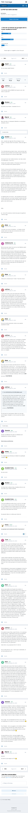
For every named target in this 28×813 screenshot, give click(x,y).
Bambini (7, 136)
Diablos (4, 13)
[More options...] (25, 64)
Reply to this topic (14, 19)
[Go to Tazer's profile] (2, 540)
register (13, 50)
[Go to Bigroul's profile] (2, 117)
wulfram (7, 86)
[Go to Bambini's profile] (2, 137)
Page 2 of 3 (14, 58)
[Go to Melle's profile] (2, 225)
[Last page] (26, 58)
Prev (5, 58)
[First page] (2, 58)
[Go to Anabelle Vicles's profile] (2, 468)
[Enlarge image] (6, 457)
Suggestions (14, 14)
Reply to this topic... (8, 783)
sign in (9, 50)
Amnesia (7, 430)
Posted (10, 65)
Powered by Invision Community (14, 810)
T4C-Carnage (6, 2)
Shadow (7, 102)
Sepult (7, 64)
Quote (5, 73)
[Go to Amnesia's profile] (2, 431)
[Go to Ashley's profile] (2, 452)
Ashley (7, 451)
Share (14, 790)
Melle (6, 225)
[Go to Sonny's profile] (2, 525)
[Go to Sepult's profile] (2, 64)
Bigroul (7, 117)
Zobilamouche (9, 243)
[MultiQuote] (2, 73)
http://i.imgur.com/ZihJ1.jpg (7, 441)
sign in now (8, 777)
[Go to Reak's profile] (2, 585)
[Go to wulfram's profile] (2, 86)
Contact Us (14, 807)
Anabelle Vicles (9, 468)
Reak (6, 584)
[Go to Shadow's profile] (2, 102)
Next (23, 58)
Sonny (7, 524)
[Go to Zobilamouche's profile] (2, 243)
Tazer (6, 539)
